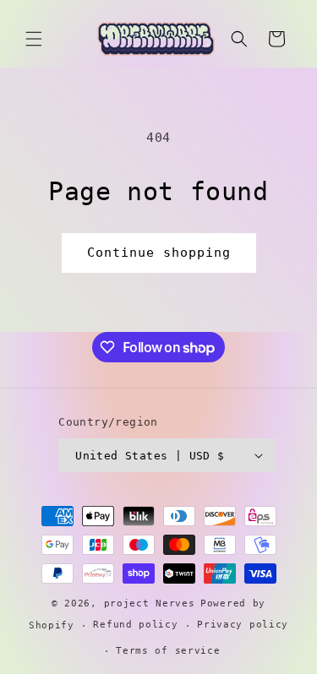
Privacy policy (242, 624)
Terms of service (168, 650)
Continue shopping (159, 252)
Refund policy (135, 624)
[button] (33, 38)
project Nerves (149, 603)
